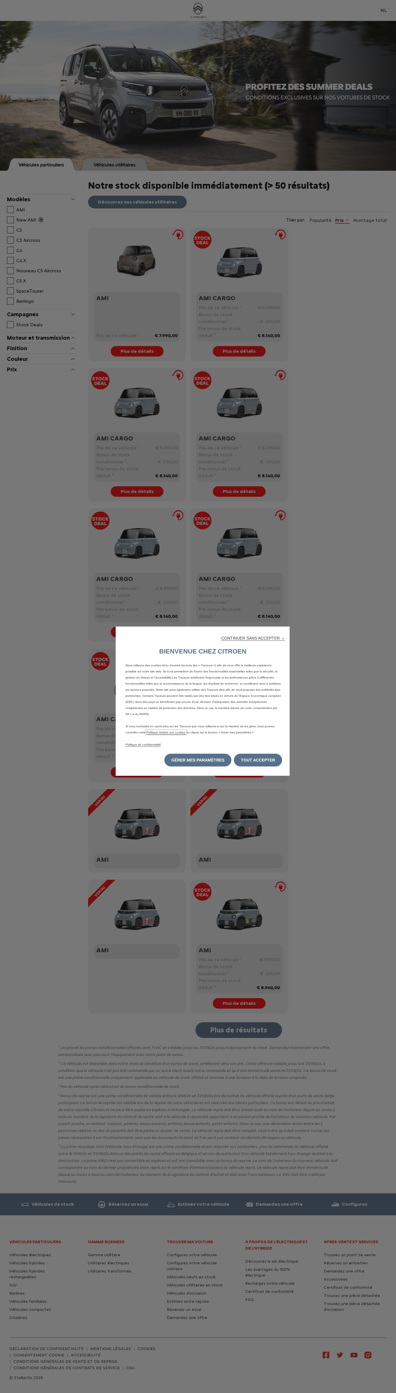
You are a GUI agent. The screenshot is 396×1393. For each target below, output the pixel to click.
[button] (253, 638)
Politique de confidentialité (143, 744)
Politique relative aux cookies (166, 732)
